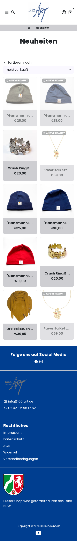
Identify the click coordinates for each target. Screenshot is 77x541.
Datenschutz (13, 439)
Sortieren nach (17, 62)
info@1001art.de (18, 401)
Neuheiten (42, 27)
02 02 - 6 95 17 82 (20, 408)
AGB (6, 445)
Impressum (12, 432)
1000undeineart (50, 526)
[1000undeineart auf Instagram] (41, 361)
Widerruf (10, 452)
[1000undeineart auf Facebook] (36, 361)
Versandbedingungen (20, 459)
